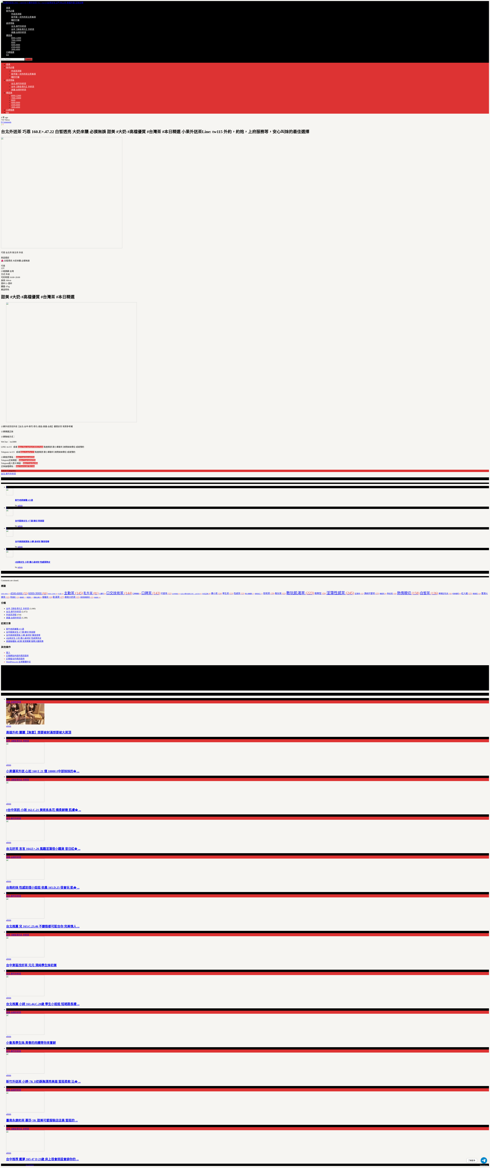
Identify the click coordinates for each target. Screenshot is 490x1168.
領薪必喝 (37, 597)
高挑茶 (97, 597)
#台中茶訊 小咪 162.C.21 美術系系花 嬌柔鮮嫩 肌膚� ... (43, 810)
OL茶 (61, 593)
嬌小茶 (216, 593)
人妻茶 (102, 594)
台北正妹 (206, 594)
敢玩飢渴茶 (300, 593)
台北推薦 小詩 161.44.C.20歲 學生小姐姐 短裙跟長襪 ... (42, 1004)
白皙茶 (429, 593)
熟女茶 (392, 593)
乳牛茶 (91, 593)
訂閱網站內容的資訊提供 (17, 656)
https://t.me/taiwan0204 (25, 457)
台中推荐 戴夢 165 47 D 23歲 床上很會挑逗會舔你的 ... (42, 1159)
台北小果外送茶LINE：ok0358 (191, 593)
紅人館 (466, 593)
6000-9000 (15, 45)
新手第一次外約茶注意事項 (23, 17)
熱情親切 (408, 593)
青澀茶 (30, 597)
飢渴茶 (58, 597)
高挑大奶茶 (72, 597)
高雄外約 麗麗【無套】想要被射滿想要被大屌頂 (38, 732)
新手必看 (10, 11)
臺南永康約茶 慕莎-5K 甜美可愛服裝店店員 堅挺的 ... (42, 1120)
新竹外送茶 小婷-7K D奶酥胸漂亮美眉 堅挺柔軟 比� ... (43, 1081)
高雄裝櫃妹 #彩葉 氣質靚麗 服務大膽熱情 (24, 641)
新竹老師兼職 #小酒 (24, 500)
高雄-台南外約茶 (18, 32)
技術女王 (259, 593)
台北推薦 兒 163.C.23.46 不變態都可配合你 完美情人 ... (42, 926)
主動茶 (73, 593)
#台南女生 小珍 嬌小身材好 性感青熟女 (32, 562)
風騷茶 (47, 597)
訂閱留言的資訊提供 (15, 659)
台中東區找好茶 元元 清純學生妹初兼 (31, 965)
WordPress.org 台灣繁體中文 (18, 662)
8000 (13, 42)
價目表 (9, 35)
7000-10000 (16, 40)
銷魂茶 (23, 597)
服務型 (320, 593)
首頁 (8, 8)
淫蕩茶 (359, 594)
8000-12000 (16, 38)
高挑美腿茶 (87, 597)
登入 (8, 653)
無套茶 (383, 594)
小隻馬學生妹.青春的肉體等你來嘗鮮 (31, 1042)
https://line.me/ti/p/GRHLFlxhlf (30, 447)
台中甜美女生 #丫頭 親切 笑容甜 (29, 521)
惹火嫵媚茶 (249, 593)
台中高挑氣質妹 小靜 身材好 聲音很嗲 (32, 541)
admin (20, 505)
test (7, 55)
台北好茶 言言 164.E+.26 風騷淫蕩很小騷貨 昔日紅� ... (43, 848)
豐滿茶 (14, 597)
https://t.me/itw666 (30, 463)
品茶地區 (10, 23)
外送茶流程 (16, 14)
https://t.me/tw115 (27, 452)
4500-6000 (15, 47)
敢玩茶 (280, 593)
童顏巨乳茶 (445, 593)
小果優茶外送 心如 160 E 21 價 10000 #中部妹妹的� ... (42, 771)
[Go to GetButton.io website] (484, 1165)
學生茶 (227, 593)
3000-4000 (15, 49)
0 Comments (6, 122)
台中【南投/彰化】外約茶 (22, 29)
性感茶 (239, 593)
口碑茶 (150, 593)
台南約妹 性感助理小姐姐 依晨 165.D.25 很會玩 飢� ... (42, 887)
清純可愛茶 (371, 593)
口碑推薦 (10, 52)
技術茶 (268, 593)
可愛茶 (166, 593)
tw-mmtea (30, 1165)
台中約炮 (176, 593)
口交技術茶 (119, 593)
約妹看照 (456, 594)
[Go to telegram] (484, 1160)
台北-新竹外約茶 (18, 26)
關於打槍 (15, 20)
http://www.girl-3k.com (25, 466)
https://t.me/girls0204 (27, 460)
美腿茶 (477, 594)
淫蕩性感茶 (340, 593)
